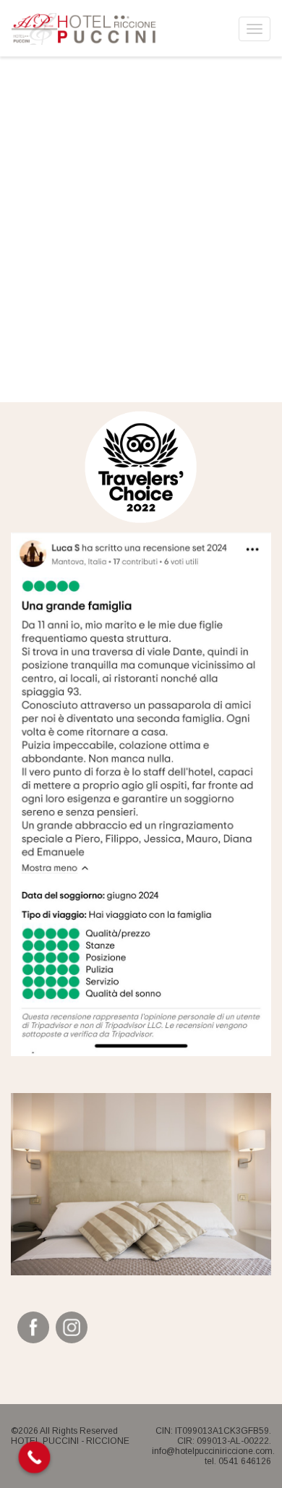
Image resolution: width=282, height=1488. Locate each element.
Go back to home (145, 312)
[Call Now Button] (35, 1458)
